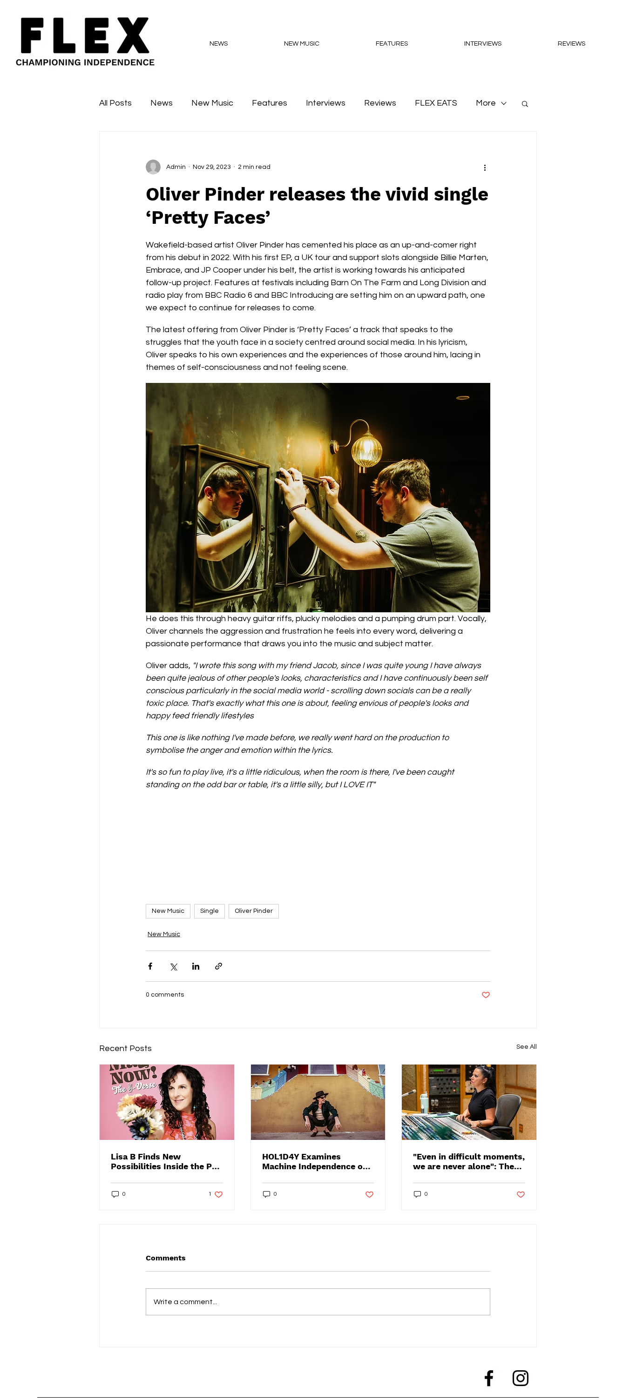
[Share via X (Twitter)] (173, 966)
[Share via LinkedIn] (195, 966)
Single (209, 911)
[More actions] (484, 167)
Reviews (380, 103)
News (161, 103)
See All (526, 1047)
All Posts (115, 103)
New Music (212, 103)
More (486, 103)
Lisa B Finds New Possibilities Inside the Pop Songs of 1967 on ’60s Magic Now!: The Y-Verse (166, 1161)
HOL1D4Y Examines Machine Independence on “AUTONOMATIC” (315, 1161)
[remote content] (318, 836)
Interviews (325, 103)
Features (269, 103)
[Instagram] (520, 1378)
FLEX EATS (436, 103)
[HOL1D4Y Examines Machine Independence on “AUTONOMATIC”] (318, 1102)
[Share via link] (218, 966)
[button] (525, 103)
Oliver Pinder (254, 911)
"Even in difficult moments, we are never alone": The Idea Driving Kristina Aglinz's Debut (469, 1161)
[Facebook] (489, 1378)
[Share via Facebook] (150, 966)
